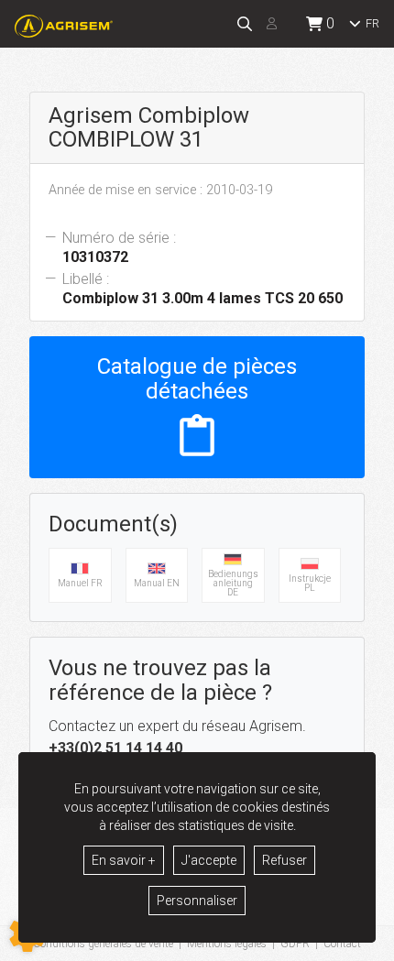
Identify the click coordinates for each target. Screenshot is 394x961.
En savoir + (124, 860)
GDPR (295, 943)
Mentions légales (227, 943)
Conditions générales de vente (103, 943)
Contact (342, 943)
